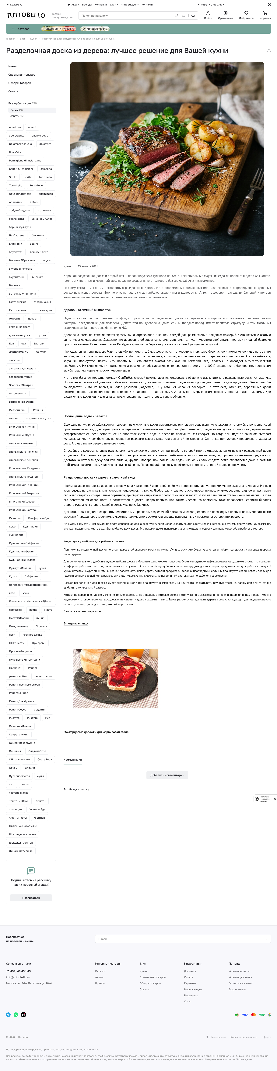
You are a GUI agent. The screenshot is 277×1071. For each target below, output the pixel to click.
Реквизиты (191, 995)
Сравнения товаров (21, 74)
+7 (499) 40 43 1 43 (210, 4)
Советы (13, 91)
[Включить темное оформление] (269, 4)
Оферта (266, 1036)
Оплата (188, 977)
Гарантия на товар (241, 983)
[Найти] (193, 15)
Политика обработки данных (265, 799)
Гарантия (190, 983)
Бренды (100, 983)
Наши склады (193, 989)
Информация (193, 963)
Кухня (12, 66)
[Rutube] (23, 1014)
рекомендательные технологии (79, 1049)
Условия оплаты (239, 971)
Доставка (190, 971)
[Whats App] (16, 1014)
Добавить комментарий (167, 775)
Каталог (100, 971)
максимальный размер (90, 587)
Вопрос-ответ (237, 989)
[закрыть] (275, 798)
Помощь (234, 963)
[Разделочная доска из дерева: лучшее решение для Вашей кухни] (167, 159)
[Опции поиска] (176, 15)
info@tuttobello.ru (18, 977)
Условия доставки (240, 977)
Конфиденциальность (243, 1036)
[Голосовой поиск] (184, 15)
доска (239, 549)
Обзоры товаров (19, 83)
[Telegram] (8, 1014)
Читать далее (244, 1059)
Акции (99, 977)
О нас (187, 1001)
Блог (143, 963)
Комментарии (73, 759)
